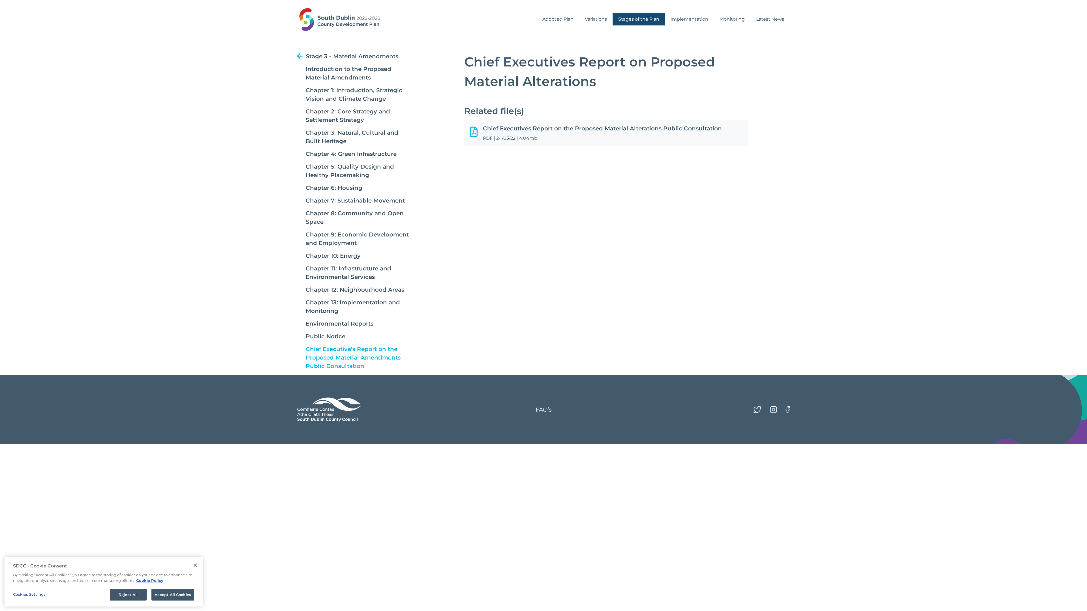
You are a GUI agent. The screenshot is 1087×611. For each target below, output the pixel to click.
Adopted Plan (558, 19)
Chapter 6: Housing (334, 187)
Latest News (770, 19)
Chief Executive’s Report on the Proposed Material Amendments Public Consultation (353, 357)
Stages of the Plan (638, 19)
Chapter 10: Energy (333, 255)
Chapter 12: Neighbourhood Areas (355, 289)
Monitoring (732, 19)
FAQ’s (544, 409)
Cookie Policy (149, 580)
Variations (596, 19)
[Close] (195, 565)
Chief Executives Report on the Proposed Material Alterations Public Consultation (602, 128)
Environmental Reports (339, 323)
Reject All (128, 594)
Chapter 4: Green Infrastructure (351, 153)
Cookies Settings (29, 594)
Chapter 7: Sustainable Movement (355, 200)
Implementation (689, 19)
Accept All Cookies (173, 594)
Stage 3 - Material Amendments (352, 56)
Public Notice (325, 336)
